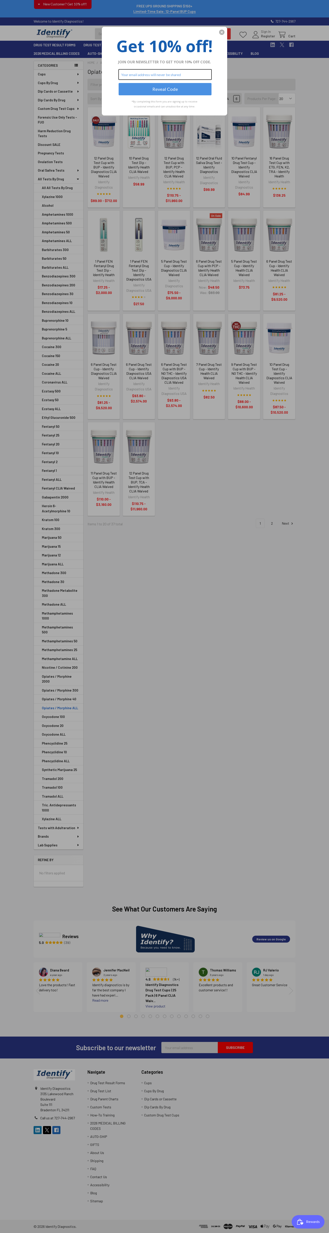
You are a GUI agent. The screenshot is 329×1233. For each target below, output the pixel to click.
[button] (221, 32)
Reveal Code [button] (165, 89)
